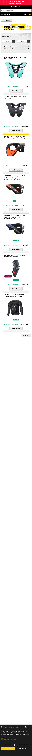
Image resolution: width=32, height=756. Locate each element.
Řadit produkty (9, 49)
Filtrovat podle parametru (12, 46)
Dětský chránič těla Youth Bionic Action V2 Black (15, 295)
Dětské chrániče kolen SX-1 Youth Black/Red (15, 255)
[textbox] (16, 10)
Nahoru (27, 335)
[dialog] (16, 740)
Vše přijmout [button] (8, 748)
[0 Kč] (29, 14)
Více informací (16, 736)
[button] (16, 753)
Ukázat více (16, 91)
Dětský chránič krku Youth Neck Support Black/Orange (15, 137)
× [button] (30, 726)
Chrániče (7, 20)
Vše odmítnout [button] (23, 748)
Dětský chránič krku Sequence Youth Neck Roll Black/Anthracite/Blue (15, 217)
